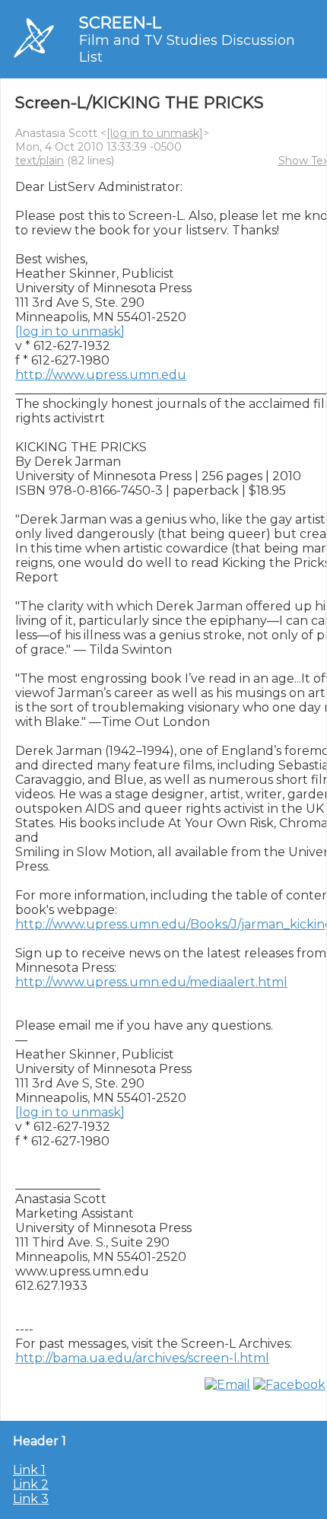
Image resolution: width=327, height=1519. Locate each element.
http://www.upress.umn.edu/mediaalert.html (151, 982)
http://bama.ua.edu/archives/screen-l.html (142, 1358)
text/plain (39, 160)
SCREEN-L (120, 22)
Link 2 (31, 1484)
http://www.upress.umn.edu (100, 375)
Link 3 (31, 1499)
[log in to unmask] (154, 133)
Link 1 (29, 1470)
